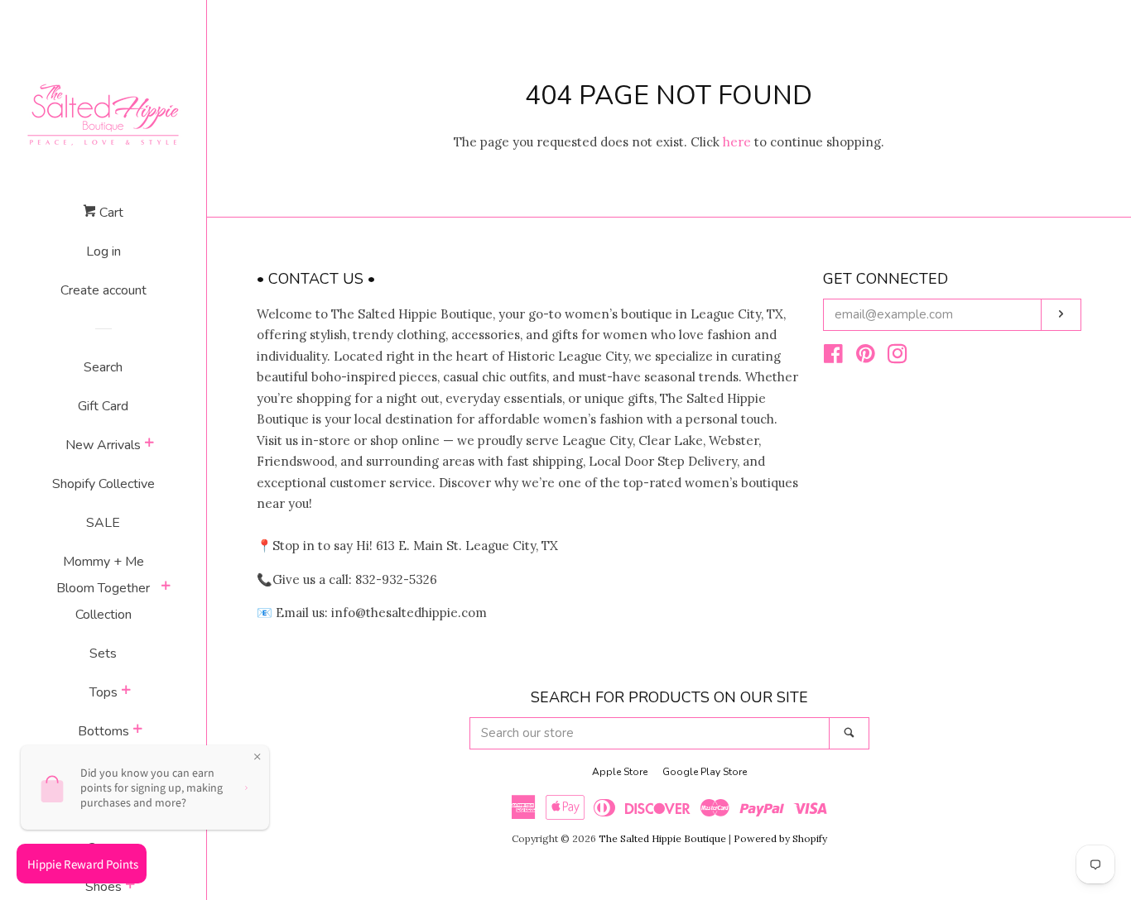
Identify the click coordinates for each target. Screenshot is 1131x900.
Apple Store (619, 771)
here (737, 142)
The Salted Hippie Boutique (662, 838)
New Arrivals (103, 445)
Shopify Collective (103, 484)
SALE (103, 523)
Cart (109, 212)
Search (103, 367)
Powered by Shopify (780, 838)
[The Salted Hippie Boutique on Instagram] (897, 357)
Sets (103, 653)
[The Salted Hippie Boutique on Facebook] (833, 357)
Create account (103, 290)
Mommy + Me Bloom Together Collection (103, 588)
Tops (103, 692)
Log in (103, 251)
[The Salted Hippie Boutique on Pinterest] (865, 357)
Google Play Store (704, 771)
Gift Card (103, 406)
